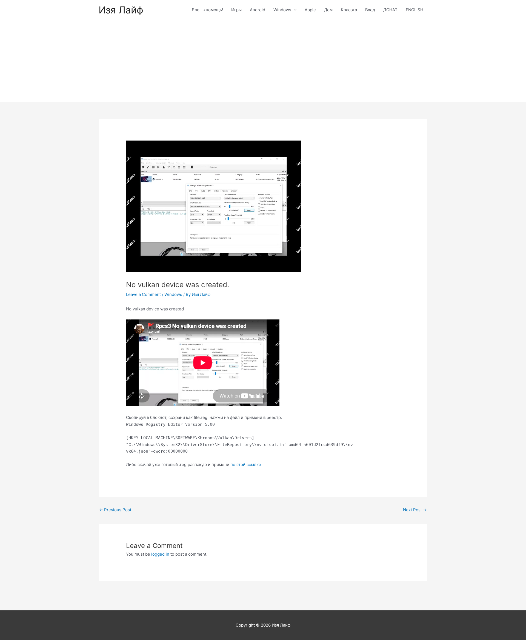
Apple (310, 9)
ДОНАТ (390, 9)
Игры (236, 9)
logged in (160, 554)
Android (257, 9)
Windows (282, 9)
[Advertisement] (263, 60)
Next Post (415, 509)
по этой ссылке (245, 464)
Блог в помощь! (207, 9)
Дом (328, 9)
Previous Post (115, 509)
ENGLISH (414, 9)
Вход (370, 9)
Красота (349, 9)
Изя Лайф (121, 10)
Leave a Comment (143, 294)
